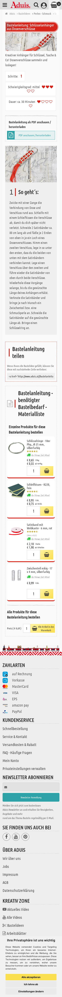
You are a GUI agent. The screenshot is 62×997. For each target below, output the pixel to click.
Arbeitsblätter (16, 933)
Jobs (6, 866)
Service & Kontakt (15, 736)
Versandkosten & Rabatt (19, 744)
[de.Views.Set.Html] (46, 471)
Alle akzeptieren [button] (31, 977)
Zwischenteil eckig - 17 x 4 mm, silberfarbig (39, 569)
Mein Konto (11, 760)
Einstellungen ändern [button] (31, 991)
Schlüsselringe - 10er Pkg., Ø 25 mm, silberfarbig (38, 444)
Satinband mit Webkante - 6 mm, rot (39, 526)
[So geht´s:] (31, 163)
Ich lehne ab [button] (31, 984)
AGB (5, 882)
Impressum (10, 874)
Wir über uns (12, 858)
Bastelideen (15, 925)
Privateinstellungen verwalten (24, 768)
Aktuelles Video (18, 909)
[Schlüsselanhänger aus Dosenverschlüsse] (31, 42)
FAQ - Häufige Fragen (17, 752)
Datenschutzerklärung (18, 890)
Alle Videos (14, 917)
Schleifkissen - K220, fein (38, 486)
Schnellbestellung (15, 728)
